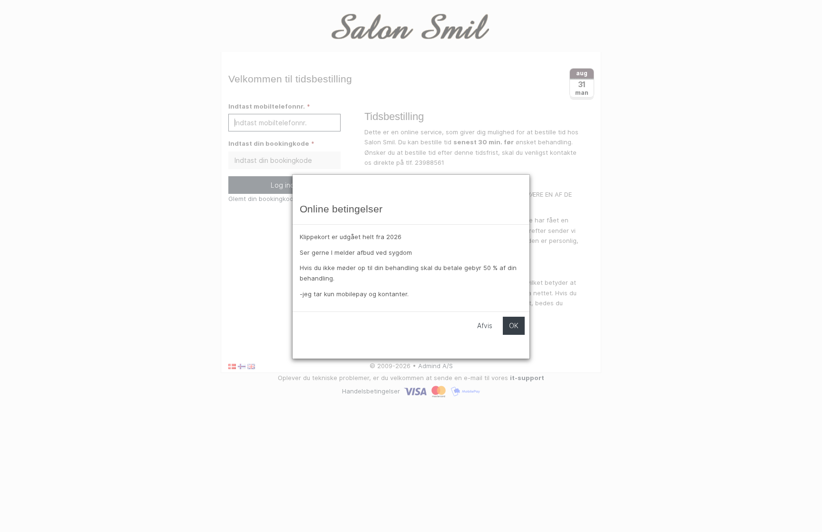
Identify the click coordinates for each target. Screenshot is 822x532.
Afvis (484, 325)
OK (514, 325)
